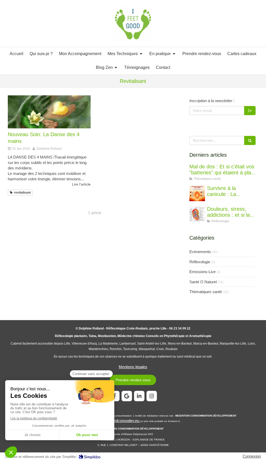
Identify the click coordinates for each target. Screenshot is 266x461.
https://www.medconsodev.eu (114, 420)
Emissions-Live (202, 271)
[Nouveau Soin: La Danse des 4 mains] (49, 112)
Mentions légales (133, 367)
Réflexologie (199, 262)
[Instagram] (152, 396)
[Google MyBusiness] (127, 396)
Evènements (200, 251)
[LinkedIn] (139, 396)
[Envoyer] (250, 110)
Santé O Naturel (203, 282)
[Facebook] (114, 396)
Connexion (252, 456)
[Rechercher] (250, 140)
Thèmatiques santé (205, 291)
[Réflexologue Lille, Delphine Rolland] (133, 23)
